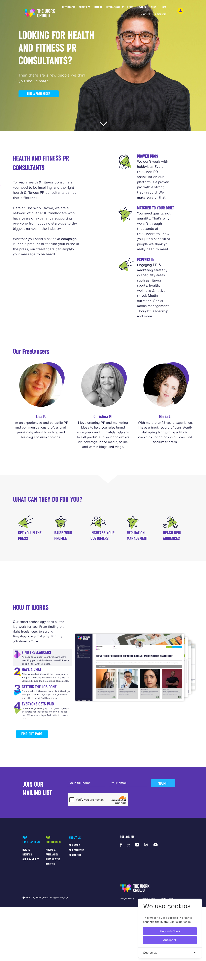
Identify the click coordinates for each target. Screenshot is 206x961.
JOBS (164, 7)
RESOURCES (160, 14)
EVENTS (142, 7)
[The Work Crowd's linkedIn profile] (137, 845)
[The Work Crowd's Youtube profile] (155, 845)
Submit (163, 783)
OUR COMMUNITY (31, 859)
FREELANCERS (68, 7)
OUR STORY (74, 845)
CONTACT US (75, 855)
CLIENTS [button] (83, 7)
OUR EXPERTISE (76, 850)
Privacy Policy (127, 899)
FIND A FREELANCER (38, 93)
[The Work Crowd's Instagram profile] (146, 845)
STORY (130, 7)
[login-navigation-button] (180, 11)
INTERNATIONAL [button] (113, 7)
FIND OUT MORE (32, 734)
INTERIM (98, 7)
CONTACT (145, 14)
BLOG (153, 7)
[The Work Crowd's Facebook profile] (121, 845)
